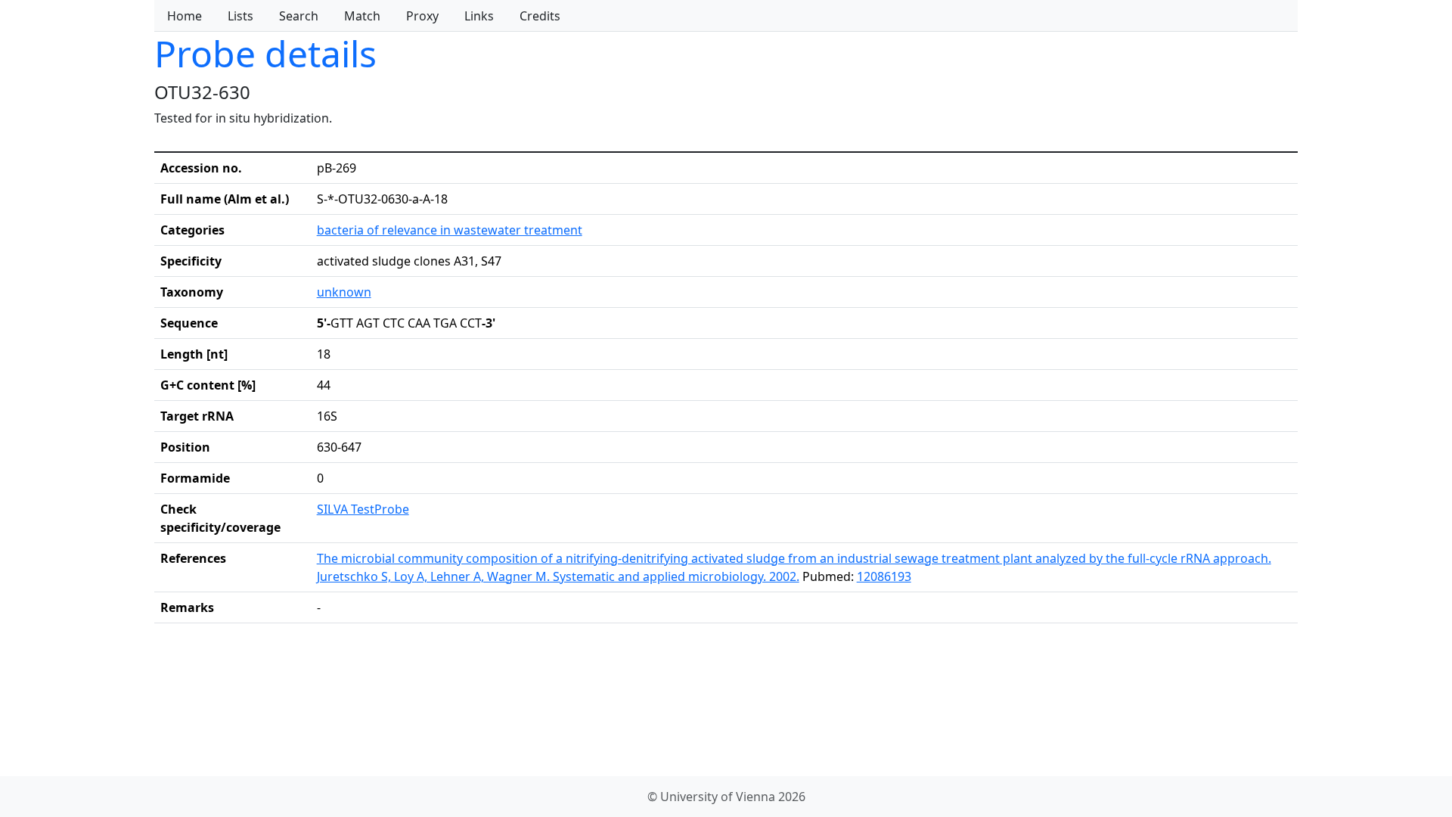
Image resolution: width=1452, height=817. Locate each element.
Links (479, 16)
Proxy (422, 16)
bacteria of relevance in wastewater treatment (449, 230)
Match (362, 16)
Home (184, 16)
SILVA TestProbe (363, 509)
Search (298, 16)
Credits (540, 16)
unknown (344, 292)
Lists (240, 16)
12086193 (884, 576)
